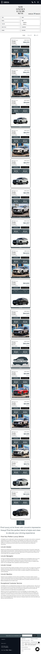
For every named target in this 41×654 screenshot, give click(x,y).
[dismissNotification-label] (39, 642)
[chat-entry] (37, 649)
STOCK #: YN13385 (14, 315)
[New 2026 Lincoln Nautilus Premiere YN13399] (20, 391)
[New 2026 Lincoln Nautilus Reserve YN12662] (20, 360)
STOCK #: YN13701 (14, 165)
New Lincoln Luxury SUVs (25, 640)
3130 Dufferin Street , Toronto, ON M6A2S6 (4, 647)
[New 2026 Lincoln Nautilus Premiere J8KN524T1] (20, 300)
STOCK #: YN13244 (14, 195)
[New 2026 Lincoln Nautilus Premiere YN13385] (20, 330)
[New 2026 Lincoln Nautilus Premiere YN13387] (20, 421)
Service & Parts (34, 638)
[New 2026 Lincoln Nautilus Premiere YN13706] (20, 511)
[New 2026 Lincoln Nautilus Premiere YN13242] (20, 89)
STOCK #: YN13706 (14, 496)
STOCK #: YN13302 (14, 466)
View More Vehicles (20, 522)
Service (32, 640)
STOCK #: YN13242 (14, 74)
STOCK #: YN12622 (14, 225)
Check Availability (25, 46)
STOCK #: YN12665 (14, 255)
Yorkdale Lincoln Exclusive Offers (26, 642)
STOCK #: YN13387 (14, 406)
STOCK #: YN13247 (14, 436)
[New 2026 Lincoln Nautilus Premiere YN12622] (20, 240)
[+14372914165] (32, 2)
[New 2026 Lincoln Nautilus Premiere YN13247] (20, 451)
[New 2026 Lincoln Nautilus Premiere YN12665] (20, 270)
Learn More (16, 46)
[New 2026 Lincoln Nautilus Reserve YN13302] (20, 481)
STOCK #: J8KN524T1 (15, 285)
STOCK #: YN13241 (14, 44)
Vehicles (23, 638)
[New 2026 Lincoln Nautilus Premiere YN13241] (20, 59)
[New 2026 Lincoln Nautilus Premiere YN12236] (20, 119)
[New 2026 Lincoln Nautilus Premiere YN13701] (20, 180)
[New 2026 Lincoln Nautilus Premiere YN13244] (20, 210)
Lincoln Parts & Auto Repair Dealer (35, 642)
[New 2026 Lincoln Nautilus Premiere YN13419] (20, 150)
